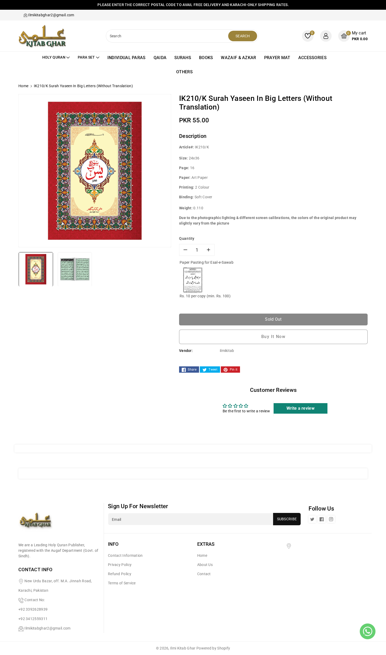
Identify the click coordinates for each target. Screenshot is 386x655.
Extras (206, 544)
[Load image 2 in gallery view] (75, 269)
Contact (204, 574)
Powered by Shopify (213, 648)
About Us (205, 565)
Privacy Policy (120, 565)
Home (23, 86)
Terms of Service (122, 583)
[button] (353, 36)
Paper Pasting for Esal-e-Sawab (206, 262)
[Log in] (326, 36)
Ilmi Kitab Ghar (183, 648)
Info (113, 544)
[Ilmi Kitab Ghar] (35, 522)
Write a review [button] (300, 408)
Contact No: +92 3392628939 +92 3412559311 (33, 609)
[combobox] (167, 36)
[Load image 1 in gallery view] (35, 269)
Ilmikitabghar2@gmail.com (47, 628)
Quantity (187, 238)
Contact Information (125, 555)
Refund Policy (119, 574)
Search (243, 36)
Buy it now (273, 336)
